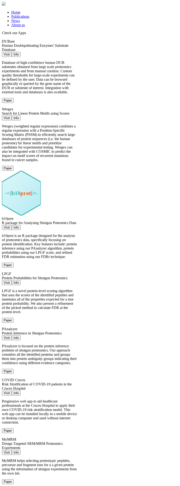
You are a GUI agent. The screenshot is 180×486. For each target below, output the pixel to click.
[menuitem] (15, 12)
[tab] (94, 12)
